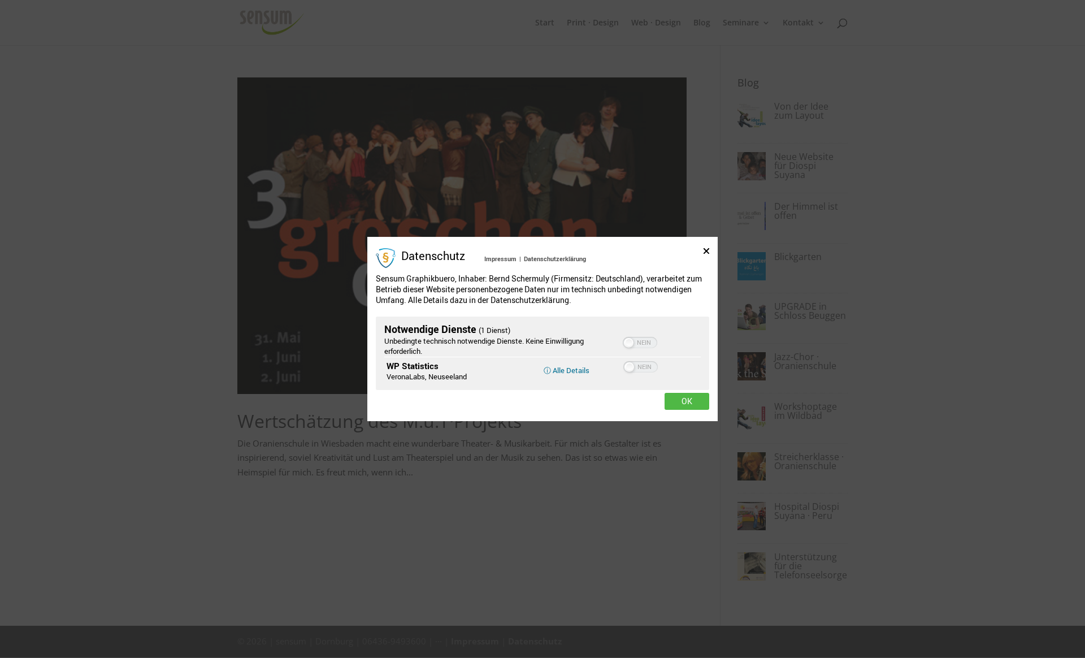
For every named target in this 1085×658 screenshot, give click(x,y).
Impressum (500, 258)
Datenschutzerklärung (555, 258)
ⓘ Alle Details (566, 370)
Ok (687, 401)
